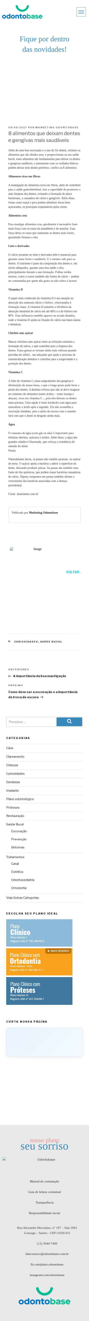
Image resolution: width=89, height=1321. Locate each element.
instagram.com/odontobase (47, 1275)
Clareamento (15, 756)
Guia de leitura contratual (44, 1192)
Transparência (45, 1202)
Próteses (13, 807)
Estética (17, 872)
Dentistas (13, 782)
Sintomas (17, 847)
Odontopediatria (22, 880)
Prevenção (19, 839)
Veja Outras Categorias (22, 898)
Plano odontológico (20, 799)
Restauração (15, 816)
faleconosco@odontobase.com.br (47, 1254)
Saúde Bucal (51, 641)
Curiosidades (26, 641)
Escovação (19, 831)
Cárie (9, 748)
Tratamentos (15, 857)
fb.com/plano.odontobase (47, 1264)
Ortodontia (18, 888)
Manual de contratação (44, 1181)
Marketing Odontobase (57, 127)
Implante (12, 790)
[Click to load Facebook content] (44, 1042)
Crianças (12, 765)
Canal (15, 864)
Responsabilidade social (44, 1213)
